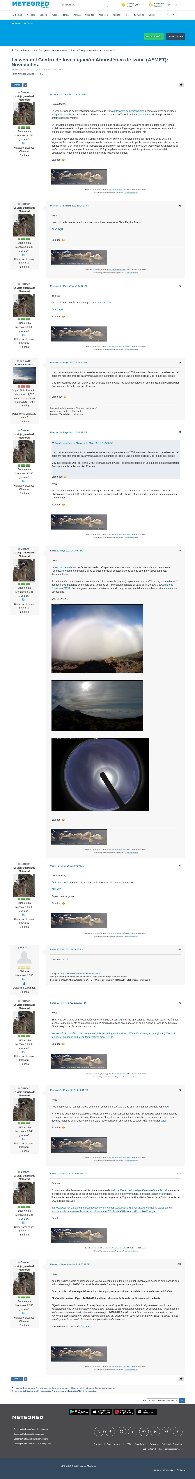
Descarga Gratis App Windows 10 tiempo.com (32, 1444)
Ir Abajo (16, 85)
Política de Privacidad (172, 1444)
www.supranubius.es (131, 192)
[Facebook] (110, 1431)
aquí (167, 1106)
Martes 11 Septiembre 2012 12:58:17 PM (70, 1264)
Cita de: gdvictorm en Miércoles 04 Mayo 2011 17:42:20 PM (84, 443)
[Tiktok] (133, 1431)
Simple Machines (88, 1466)
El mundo (139, 15)
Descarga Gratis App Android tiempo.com (31, 1429)
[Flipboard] (178, 1431)
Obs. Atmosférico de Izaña (117, 189)
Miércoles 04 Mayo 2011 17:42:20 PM (68, 362)
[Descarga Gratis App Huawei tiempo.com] (124, 1412)
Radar (66, 15)
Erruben (25, 92)
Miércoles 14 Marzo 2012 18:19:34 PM (69, 1090)
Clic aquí (85, 1326)
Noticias (31, 15)
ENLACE (56, 889)
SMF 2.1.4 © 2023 (70, 1466)
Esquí (152, 15)
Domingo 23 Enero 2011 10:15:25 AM (68, 94)
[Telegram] (166, 1431)
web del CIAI (104, 302)
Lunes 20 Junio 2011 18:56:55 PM (66, 949)
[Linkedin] (155, 1431)
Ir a (144, 1400)
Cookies (154, 1444)
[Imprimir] (181, 85)
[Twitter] (99, 1431)
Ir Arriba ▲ (180, 1470)
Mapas (77, 15)
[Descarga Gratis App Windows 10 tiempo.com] (146, 1412)
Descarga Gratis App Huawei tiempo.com (31, 1439)
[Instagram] (121, 1431)
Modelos (103, 15)
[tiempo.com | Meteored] (27, 1417)
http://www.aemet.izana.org (128, 111)
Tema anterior (19, 74)
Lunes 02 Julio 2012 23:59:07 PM (66, 1173)
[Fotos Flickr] (24, 983)
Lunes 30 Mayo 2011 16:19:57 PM (66, 550)
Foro (127, 15)
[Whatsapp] (143, 1431)
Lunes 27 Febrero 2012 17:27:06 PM (68, 1003)
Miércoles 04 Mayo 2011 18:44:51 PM (68, 432)
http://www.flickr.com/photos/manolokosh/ (80, 973)
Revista (116, 15)
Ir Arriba (17, 1379)
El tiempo (17, 15)
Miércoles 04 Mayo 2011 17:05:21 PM (68, 286)
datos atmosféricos (141, 114)
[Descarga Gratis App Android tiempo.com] (79, 1412)
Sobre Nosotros (114, 1444)
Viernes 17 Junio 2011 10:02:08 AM (67, 866)
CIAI (119, 1019)
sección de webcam (65, 567)
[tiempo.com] (30, 4)
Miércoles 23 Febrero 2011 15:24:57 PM (69, 205)
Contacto (98, 1444)
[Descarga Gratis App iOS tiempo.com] (101, 1412)
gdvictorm (25, 360)
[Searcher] (106, 5)
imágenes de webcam (63, 114)
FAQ (128, 1444)
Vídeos (43, 15)
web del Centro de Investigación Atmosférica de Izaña (140, 1190)
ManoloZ (25, 947)
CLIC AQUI (57, 229)
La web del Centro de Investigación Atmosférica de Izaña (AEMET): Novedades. (90, 62)
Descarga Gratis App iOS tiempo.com (29, 1434)
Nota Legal (140, 1444)
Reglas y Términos (161, 1470)
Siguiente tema (35, 74)
